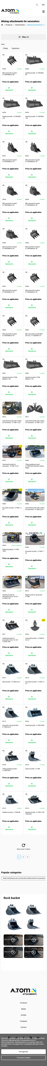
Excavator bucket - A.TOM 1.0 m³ (34, 682)
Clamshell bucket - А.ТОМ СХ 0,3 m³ (34, 639)
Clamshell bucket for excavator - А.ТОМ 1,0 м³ (10, 465)
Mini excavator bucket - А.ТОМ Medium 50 (32, 247)
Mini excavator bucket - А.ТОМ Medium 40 (32, 204)
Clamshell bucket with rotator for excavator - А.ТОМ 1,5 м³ (12, 421)
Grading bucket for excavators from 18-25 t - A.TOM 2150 (10, 596)
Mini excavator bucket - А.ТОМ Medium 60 (32, 291)
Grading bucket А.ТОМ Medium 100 (9, 378)
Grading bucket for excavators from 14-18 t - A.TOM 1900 (10, 639)
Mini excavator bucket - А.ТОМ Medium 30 (32, 160)
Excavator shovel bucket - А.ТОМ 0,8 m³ (10, 726)
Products (23, 1003)
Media (23, 1009)
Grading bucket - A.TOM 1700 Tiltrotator (34, 813)
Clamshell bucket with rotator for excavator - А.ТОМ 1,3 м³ (34, 421)
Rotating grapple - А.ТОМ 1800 (10, 550)
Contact (23, 1027)
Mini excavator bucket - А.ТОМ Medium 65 (9, 334)
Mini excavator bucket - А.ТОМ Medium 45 (9, 247)
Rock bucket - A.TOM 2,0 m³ (11, 682)
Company (23, 1021)
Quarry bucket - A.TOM (32, 769)
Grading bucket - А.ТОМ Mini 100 (11, 117)
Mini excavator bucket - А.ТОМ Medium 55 (9, 291)
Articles (23, 1015)
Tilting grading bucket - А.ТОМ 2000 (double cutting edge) (34, 466)
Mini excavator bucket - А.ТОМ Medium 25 (9, 160)
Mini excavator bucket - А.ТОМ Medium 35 (9, 204)
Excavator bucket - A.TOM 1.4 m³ (11, 508)
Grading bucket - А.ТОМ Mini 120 (34, 117)
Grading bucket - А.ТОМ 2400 (34, 725)
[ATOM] (2, 25)
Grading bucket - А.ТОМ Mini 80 (34, 73)
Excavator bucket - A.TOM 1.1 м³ (34, 552)
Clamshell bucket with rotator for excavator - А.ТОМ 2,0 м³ (34, 508)
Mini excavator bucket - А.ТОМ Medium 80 (9, 73)
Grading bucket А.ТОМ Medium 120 (32, 378)
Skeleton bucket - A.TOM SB (11, 812)
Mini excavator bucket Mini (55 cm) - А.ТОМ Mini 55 (34, 334)
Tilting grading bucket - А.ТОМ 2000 (9, 769)
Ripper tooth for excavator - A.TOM (34, 595)
